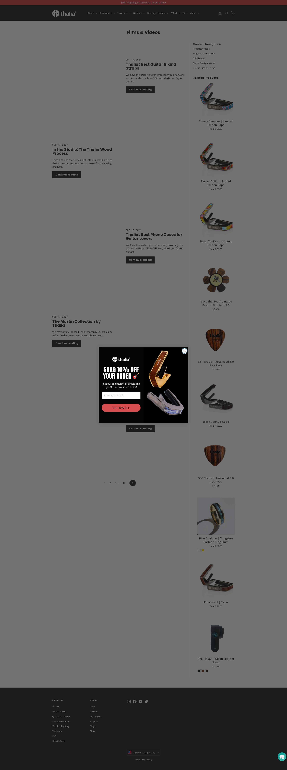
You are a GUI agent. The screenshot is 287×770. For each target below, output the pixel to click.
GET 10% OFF (121, 408)
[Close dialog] (184, 350)
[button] (282, 756)
